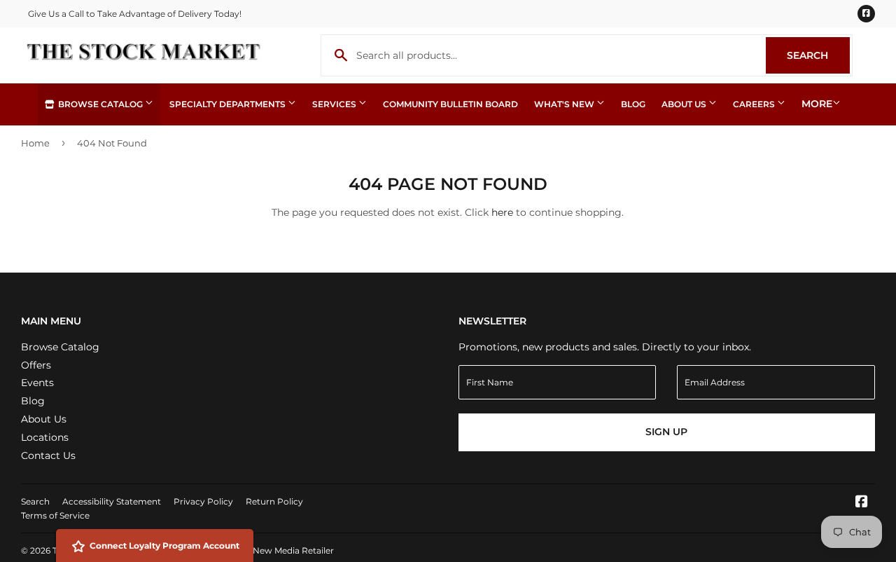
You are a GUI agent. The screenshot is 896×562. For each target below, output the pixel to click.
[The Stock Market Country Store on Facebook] (861, 503)
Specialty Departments (228, 104)
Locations (45, 437)
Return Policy (274, 501)
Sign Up (666, 431)
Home (35, 143)
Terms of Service (55, 515)
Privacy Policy (203, 501)
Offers (36, 365)
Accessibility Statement (111, 501)
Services (335, 104)
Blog (633, 104)
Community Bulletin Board (450, 104)
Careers (755, 104)
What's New (565, 104)
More (817, 103)
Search (818, 55)
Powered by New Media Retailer (267, 550)
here (502, 212)
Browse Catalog (100, 104)
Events (37, 382)
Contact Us (48, 455)
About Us (685, 104)
